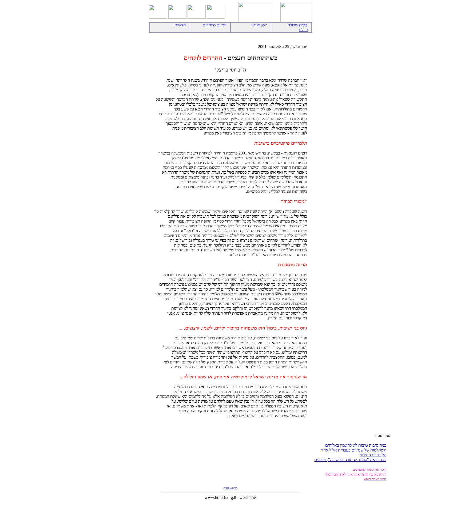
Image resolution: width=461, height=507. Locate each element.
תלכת (303, 29)
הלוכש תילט (297, 25)
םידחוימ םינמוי (214, 25)
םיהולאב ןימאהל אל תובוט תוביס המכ (355, 445)
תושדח (180, 25)
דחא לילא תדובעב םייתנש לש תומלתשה (353, 450)
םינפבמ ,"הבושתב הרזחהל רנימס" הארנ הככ (350, 459)
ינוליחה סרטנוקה (373, 455)
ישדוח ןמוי (259, 25)
